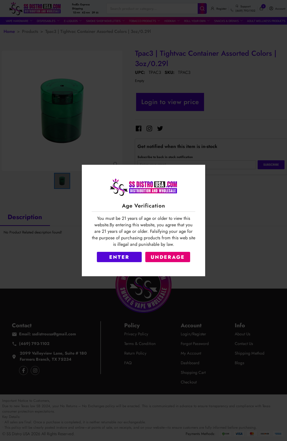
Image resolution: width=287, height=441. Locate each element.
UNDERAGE (168, 257)
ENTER (119, 257)
